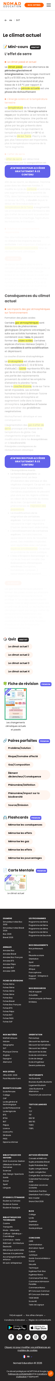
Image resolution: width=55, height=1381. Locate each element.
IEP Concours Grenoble (39, 1294)
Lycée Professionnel (11, 1108)
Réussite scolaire (36, 955)
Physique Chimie (10, 1051)
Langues (7, 1187)
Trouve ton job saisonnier (40, 1095)
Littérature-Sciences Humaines (12, 1165)
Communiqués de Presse (40, 998)
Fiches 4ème (8, 991)
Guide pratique (35, 1228)
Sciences (7, 1170)
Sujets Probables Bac (38, 1165)
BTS (4, 1114)
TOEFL (31, 1128)
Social (6, 1181)
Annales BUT (8, 967)
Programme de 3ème (38, 932)
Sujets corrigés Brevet (38, 1168)
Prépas (6, 1125)
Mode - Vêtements (11, 1230)
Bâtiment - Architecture (13, 1243)
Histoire (6, 1041)
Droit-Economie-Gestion (14, 1161)
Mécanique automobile (13, 1250)
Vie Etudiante (34, 1078)
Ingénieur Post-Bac (37, 1271)
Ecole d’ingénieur (36, 1062)
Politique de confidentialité (20, 1374)
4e (10, 20)
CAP (4, 1098)
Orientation (34, 959)
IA (29, 952)
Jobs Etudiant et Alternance (36, 1090)
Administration (35, 1244)
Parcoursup (34, 1038)
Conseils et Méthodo (38, 1158)
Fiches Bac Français (12, 1004)
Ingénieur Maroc (36, 1274)
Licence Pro (8, 1132)
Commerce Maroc (37, 1287)
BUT (4, 1121)
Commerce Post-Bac (38, 1278)
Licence (6, 1128)
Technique (33, 1268)
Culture (32, 1251)
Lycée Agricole (9, 1111)
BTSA (5, 1118)
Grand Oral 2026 (36, 1201)
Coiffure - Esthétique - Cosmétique (13, 1235)
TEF (30, 1114)
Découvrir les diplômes (39, 1041)
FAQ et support (35, 991)
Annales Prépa (9, 964)
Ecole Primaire (9, 1091)
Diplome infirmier (10, 1142)
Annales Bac (8, 950)
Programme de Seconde (40, 935)
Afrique (32, 969)
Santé (5, 1177)
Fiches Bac (8, 997)
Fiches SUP (7, 1021)
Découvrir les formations (39, 1045)
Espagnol (7, 1058)
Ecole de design (36, 1058)
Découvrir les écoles (37, 1051)
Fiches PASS (8, 1018)
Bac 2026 (7, 934)
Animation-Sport (36, 1248)
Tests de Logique (36, 1304)
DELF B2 (32, 1121)
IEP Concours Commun (39, 1291)
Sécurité (32, 1264)
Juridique (33, 1255)
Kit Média (33, 1002)
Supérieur (33, 1221)
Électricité (7, 1246)
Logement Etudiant (37, 1085)
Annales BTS (8, 960)
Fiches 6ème (8, 984)
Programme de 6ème (38, 922)
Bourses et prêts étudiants (40, 1082)
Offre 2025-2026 (10, 1075)
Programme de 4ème (38, 928)
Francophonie (35, 972)
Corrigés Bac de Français (40, 1175)
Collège (6, 1095)
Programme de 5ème (38, 925)
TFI (30, 1108)
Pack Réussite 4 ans (12, 1078)
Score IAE (33, 1301)
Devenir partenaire (37, 1065)
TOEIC (31, 1125)
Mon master (34, 1198)
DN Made (7, 1135)
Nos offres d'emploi (34, 1315)
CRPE (31, 1241)
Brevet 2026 (8, 937)
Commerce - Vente (11, 1239)
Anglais (6, 1055)
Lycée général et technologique (10, 1103)
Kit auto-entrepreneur (12, 1263)
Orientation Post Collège (39, 1194)
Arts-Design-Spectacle (13, 1174)
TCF (30, 1111)
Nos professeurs (36, 948)
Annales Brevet (9, 954)
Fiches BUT (7, 1015)
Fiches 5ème (8, 987)
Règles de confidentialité (40, 1320)
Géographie (8, 1045)
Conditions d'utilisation (14, 1320)
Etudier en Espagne (11, 1207)
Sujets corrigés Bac (37, 1172)
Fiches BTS (7, 1008)
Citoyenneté (34, 965)
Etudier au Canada (11, 1201)
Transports (8, 1227)
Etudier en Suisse (10, 1204)
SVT (18, 20)
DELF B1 (32, 1118)
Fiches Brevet (9, 1001)
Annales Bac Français (13, 957)
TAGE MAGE (34, 1298)
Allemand (7, 1062)
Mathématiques (10, 1038)
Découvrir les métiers (38, 1048)
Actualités (33, 995)
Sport (31, 962)
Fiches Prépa (8, 1011)
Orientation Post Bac (38, 1191)
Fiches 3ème (8, 994)
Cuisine (6, 1223)
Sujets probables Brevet (39, 1162)
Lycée (31, 1218)
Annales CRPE (9, 971)
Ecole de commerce (38, 1055)
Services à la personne (13, 1253)
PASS (5, 1138)
